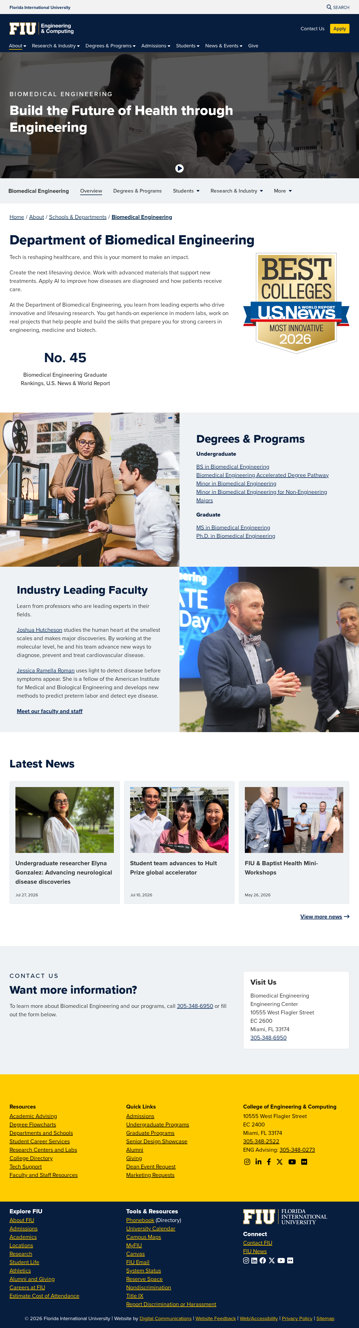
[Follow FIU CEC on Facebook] (270, 1162)
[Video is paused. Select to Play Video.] (179, 168)
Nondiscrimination (148, 1287)
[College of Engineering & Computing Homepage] (41, 28)
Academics (23, 1237)
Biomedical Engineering (38, 191)
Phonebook (140, 1220)
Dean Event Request (151, 1166)
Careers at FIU (27, 1287)
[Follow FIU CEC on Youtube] (293, 1162)
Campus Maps (143, 1237)
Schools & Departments (78, 217)
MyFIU (134, 1245)
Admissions (140, 1116)
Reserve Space (144, 1279)
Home (17, 217)
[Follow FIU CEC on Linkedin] (259, 1162)
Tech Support (26, 1166)
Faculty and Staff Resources (44, 1175)
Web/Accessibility (259, 1318)
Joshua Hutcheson (39, 630)
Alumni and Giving (32, 1279)
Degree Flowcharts (33, 1124)
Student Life (24, 1262)
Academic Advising (33, 1116)
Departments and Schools (41, 1133)
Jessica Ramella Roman (46, 670)
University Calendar (150, 1228)
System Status (143, 1270)
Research (21, 1254)
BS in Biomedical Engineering (232, 466)
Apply (339, 28)
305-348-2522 (261, 1141)
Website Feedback (215, 1318)
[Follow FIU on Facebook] (263, 1260)
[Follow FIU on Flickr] (291, 1260)
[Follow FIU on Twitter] (272, 1260)
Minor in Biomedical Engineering (236, 483)
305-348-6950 (195, 1006)
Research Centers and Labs (43, 1150)
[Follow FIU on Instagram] (247, 1260)
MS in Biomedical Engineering (233, 527)
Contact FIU (257, 1243)
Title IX (134, 1296)
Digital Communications (166, 1318)
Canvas (135, 1254)
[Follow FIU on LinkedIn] (255, 1260)
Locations (21, 1245)
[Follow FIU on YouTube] (282, 1260)
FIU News (255, 1251)
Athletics (20, 1270)
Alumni (134, 1150)
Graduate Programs (150, 1133)
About (36, 217)
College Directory (31, 1158)
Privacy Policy (297, 1318)
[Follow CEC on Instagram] (248, 1162)
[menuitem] (17, 45)
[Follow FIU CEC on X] (280, 1162)
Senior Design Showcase (156, 1141)
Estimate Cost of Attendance (44, 1296)
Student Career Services (40, 1141)
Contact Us (313, 28)
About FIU (22, 1220)
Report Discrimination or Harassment (171, 1304)
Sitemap (325, 1318)
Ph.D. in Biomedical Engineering (235, 536)
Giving (134, 1158)
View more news (321, 916)
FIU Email (137, 1262)
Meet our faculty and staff (49, 711)
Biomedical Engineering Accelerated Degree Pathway (262, 475)
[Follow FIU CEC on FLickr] (305, 1162)
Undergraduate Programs (157, 1124)
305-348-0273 (297, 1150)
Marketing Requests (150, 1175)
